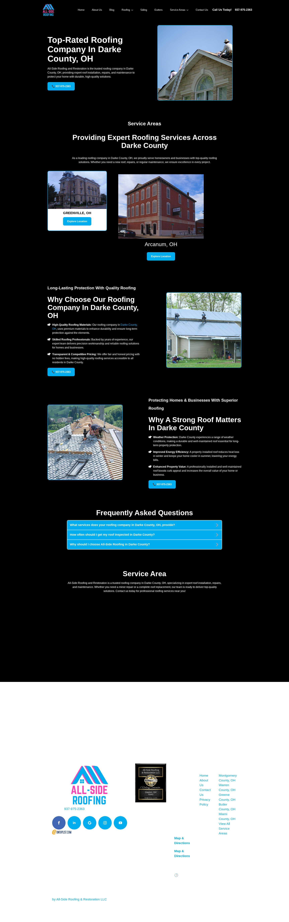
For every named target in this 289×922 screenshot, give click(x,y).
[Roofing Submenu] (132, 10)
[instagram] (105, 823)
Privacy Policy (205, 802)
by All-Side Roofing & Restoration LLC (79, 899)
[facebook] (59, 823)
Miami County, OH (227, 816)
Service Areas (177, 10)
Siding (143, 10)
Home (81, 10)
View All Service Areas (224, 828)
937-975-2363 (74, 809)
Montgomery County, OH (228, 778)
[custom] (89, 823)
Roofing (126, 10)
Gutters (158, 10)
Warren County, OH (227, 787)
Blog (111, 10)
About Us (97, 10)
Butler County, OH (227, 807)
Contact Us (202, 10)
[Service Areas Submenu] (187, 10)
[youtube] (120, 823)
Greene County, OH (227, 797)
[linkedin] (74, 823)
